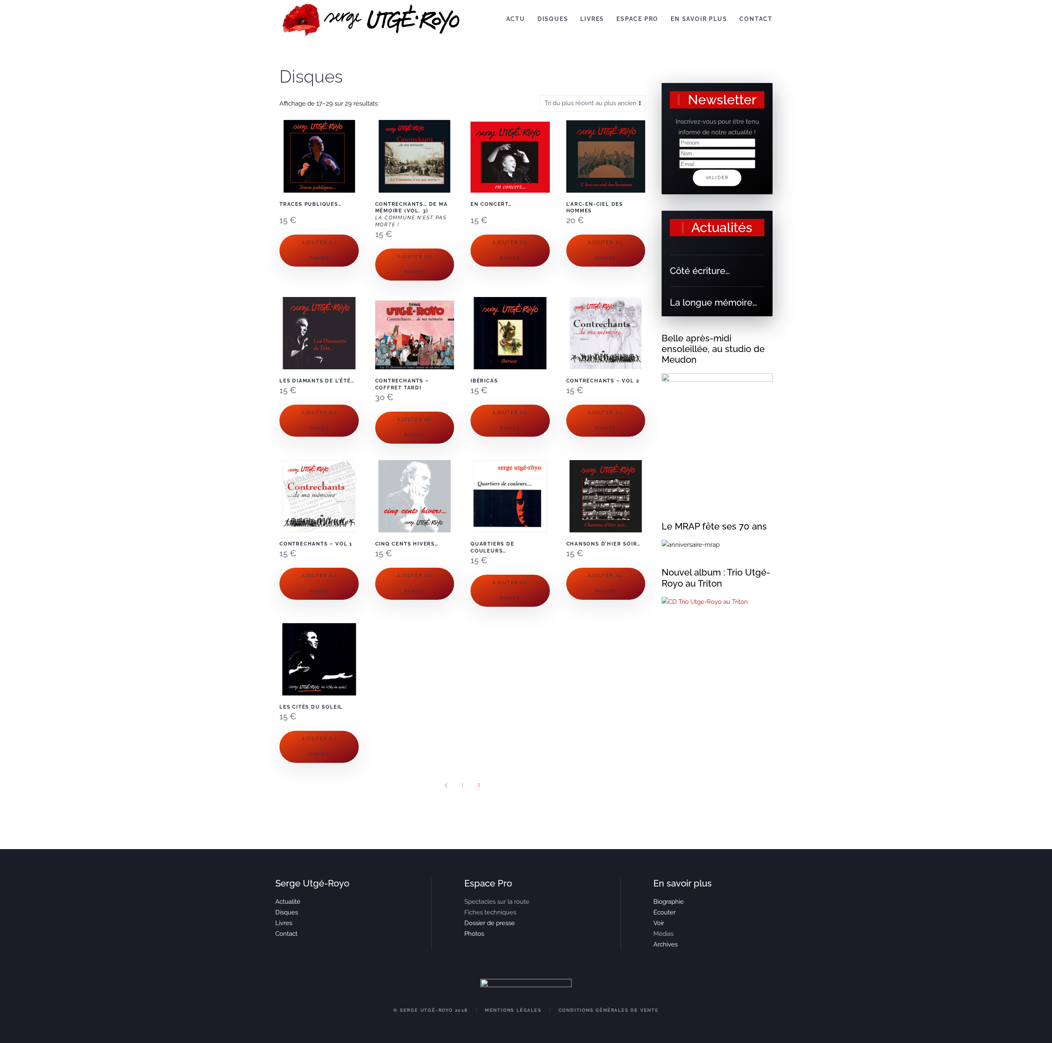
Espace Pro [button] (637, 19)
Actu (515, 19)
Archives (665, 944)
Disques (553, 19)
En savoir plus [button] (699, 19)
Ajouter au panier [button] (319, 250)
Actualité (287, 901)
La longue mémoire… (713, 302)
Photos (474, 933)
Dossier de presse (489, 923)
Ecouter (664, 912)
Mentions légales (513, 1010)
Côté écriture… (700, 270)
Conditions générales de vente (608, 1010)
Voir (658, 923)
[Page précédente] (446, 785)
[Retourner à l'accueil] (371, 19)
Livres (592, 19)
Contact (756, 19)
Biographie (668, 901)
